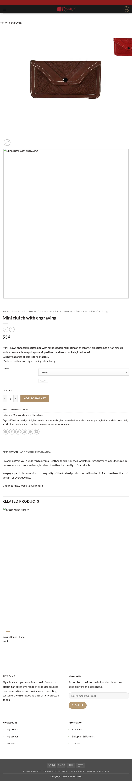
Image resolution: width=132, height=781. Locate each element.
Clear (43, 381)
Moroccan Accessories (24, 311)
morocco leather (29, 424)
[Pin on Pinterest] (30, 431)
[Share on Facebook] (12, 431)
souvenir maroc (46, 424)
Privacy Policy (32, 771)
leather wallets (108, 420)
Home (6, 311)
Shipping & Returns (83, 736)
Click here (37, 485)
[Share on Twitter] (18, 431)
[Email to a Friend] (24, 431)
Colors (6, 369)
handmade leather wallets (73, 420)
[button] (5, 9)
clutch (29, 420)
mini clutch (122, 420)
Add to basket (35, 398)
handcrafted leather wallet (46, 420)
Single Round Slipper (14, 636)
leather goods (93, 420)
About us (77, 729)
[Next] (15, 140)
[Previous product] (11, 329)
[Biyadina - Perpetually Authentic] (66, 9)
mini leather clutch (12, 424)
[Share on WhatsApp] (6, 431)
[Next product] (5, 329)
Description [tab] (10, 452)
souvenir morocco (63, 424)
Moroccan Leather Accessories (56, 311)
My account (13, 736)
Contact (76, 743)
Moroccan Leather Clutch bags (92, 311)
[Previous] (4, 301)
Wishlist (11, 743)
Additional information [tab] (36, 452)
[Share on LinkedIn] (37, 431)
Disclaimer (78, 771)
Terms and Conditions (56, 771)
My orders (12, 729)
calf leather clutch (16, 420)
